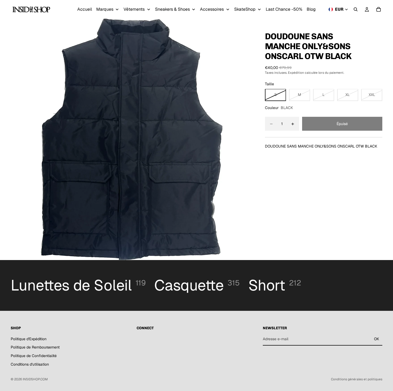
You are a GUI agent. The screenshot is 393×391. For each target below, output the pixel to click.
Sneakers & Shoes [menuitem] (172, 9)
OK (376, 338)
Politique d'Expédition (29, 338)
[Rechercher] (355, 9)
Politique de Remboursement (35, 347)
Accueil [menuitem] (84, 9)
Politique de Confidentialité (34, 355)
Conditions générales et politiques (356, 379)
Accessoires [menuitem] (212, 9)
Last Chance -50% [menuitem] (284, 9)
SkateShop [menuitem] (245, 9)
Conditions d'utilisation (30, 364)
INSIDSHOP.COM (35, 379)
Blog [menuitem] (311, 9)
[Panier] (378, 9)
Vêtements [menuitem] (134, 9)
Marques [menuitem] (104, 9)
